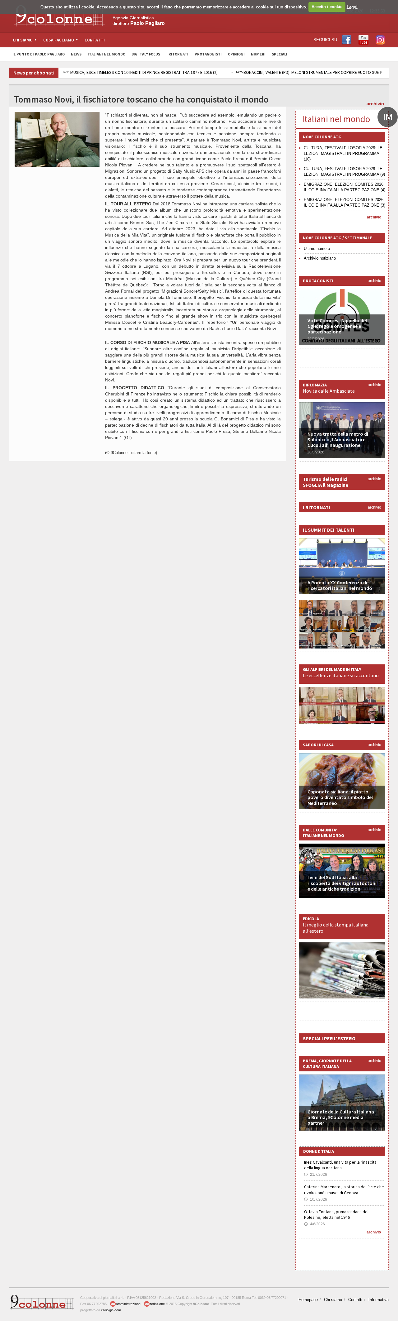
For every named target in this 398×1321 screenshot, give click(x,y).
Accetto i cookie (327, 6)
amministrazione (128, 1304)
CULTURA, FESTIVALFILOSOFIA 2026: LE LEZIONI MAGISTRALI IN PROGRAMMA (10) (343, 153)
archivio (375, 103)
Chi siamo (333, 1299)
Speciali (279, 54)
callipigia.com (111, 1310)
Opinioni (236, 54)
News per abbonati (33, 72)
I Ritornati (177, 54)
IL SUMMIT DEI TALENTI (328, 530)
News (76, 54)
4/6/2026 (314, 1224)
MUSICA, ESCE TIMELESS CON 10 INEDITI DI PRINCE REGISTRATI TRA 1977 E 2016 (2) (140, 72)
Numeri (258, 54)
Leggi (352, 6)
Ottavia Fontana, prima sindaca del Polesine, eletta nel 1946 (336, 1214)
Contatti (95, 40)
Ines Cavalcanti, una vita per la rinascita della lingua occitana (340, 1164)
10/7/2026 (315, 1199)
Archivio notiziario (320, 258)
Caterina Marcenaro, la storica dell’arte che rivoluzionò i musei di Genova (344, 1189)
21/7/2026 (315, 1174)
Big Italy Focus (146, 54)
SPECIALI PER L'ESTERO (329, 1038)
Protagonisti (208, 54)
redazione (157, 1304)
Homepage (308, 1299)
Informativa (378, 1299)
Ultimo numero (317, 248)
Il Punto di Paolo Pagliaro (38, 54)
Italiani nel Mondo (106, 54)
